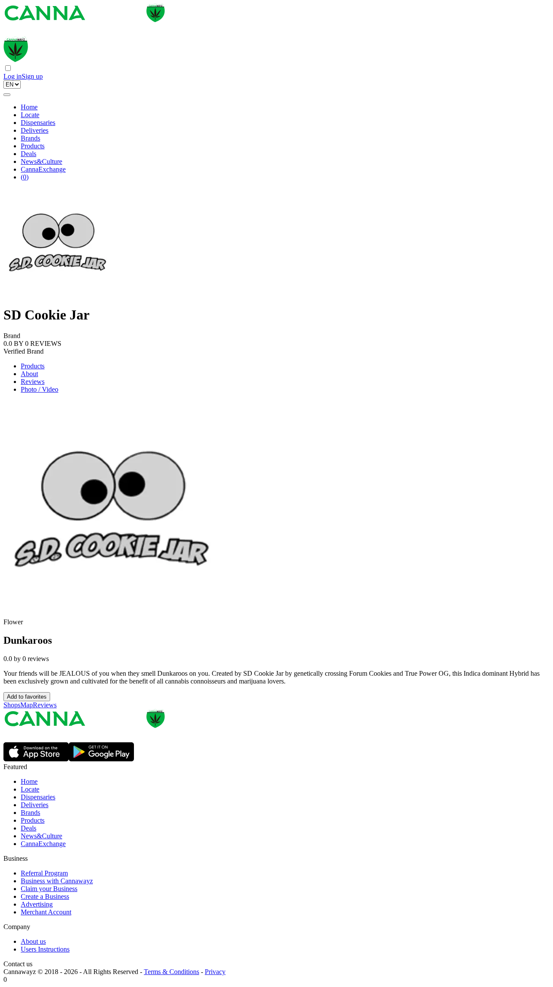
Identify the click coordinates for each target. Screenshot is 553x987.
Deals (28, 153)
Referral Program (44, 873)
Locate (30, 114)
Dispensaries (38, 122)
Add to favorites (27, 696)
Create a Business (45, 896)
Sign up (32, 76)
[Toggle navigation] (6, 94)
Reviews (32, 381)
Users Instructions (45, 949)
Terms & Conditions (171, 971)
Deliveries (34, 130)
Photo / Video (39, 389)
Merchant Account (46, 912)
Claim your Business (49, 888)
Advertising (37, 904)
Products (32, 146)
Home (29, 107)
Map (26, 705)
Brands (30, 138)
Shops (11, 705)
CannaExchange (43, 169)
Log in (12, 76)
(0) (25, 177)
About (29, 373)
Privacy (215, 971)
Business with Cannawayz (57, 881)
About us (33, 941)
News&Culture (41, 161)
